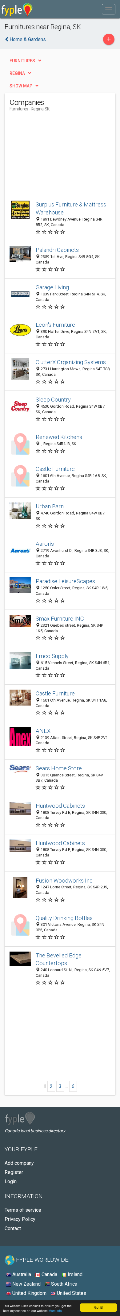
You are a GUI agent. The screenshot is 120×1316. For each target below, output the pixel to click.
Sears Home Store (59, 768)
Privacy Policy (20, 1219)
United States (71, 1293)
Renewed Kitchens (59, 437)
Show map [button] (21, 85)
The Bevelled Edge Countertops (59, 959)
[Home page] (17, 9)
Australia (21, 1274)
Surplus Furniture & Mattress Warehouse (71, 208)
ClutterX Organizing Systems (71, 362)
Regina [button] (17, 73)
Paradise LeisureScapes (65, 581)
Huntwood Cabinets (60, 805)
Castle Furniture (55, 469)
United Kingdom (28, 1293)
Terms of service (23, 1210)
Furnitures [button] (22, 60)
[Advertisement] (56, 154)
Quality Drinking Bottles (64, 918)
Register (14, 1172)
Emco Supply (52, 656)
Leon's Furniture (55, 324)
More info (55, 1310)
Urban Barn (50, 506)
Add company (19, 1163)
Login (11, 1181)
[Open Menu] (108, 9)
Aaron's (45, 544)
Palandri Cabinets (57, 250)
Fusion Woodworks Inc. (65, 880)
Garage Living (52, 287)
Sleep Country (53, 399)
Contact (13, 1228)
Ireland (74, 1274)
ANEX (43, 731)
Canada (48, 1274)
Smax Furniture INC (60, 618)
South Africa (63, 1284)
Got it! (98, 1307)
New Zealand (26, 1284)
